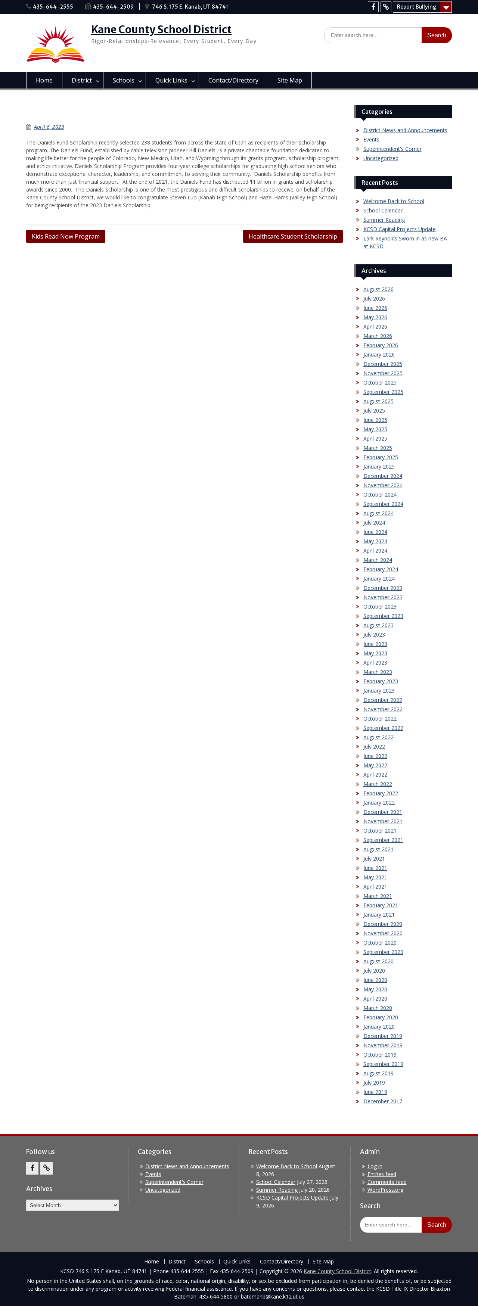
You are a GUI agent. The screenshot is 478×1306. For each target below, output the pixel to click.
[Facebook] (373, 6)
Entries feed (381, 1174)
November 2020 (383, 933)
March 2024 (377, 559)
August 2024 (378, 513)
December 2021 (382, 811)
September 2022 (383, 727)
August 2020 (378, 961)
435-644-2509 (113, 6)
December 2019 (382, 1035)
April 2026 (375, 326)
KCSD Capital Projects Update (399, 229)
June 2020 (375, 979)
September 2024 (383, 503)
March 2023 (377, 671)
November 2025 (383, 373)
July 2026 (374, 298)
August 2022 (378, 737)
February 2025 (380, 457)
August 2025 (378, 401)
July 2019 (374, 1082)
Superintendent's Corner (392, 148)
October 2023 (380, 606)
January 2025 (379, 466)
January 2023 (379, 690)
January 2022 (379, 802)
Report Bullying (416, 6)
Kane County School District (161, 29)
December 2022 (382, 699)
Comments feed (387, 1181)
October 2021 (380, 830)
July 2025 (374, 410)
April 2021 (375, 886)
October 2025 (380, 382)
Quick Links (171, 80)
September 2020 (383, 951)
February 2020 (380, 1017)
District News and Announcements (405, 130)
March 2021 (377, 895)
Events (371, 139)
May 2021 (375, 877)
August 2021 (378, 849)
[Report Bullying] (386, 6)
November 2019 (383, 1045)
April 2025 (375, 438)
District (82, 80)
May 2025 (375, 429)
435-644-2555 (53, 6)
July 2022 (374, 746)
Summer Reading (384, 219)
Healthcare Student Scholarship (293, 236)
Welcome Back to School (393, 201)
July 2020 (374, 970)
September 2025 (383, 391)
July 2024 (374, 522)
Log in (374, 1166)
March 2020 (377, 1007)
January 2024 (379, 578)
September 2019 (383, 1063)
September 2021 (383, 839)
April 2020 (375, 998)
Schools (123, 80)
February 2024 (380, 569)
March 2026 (377, 335)
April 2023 (375, 662)
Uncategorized (380, 158)
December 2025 (382, 363)
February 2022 (380, 793)
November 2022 (383, 709)
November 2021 (383, 821)
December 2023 (382, 587)
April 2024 (375, 550)
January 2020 (379, 1026)
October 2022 (380, 718)
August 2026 (378, 289)
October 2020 (380, 942)
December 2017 (382, 1101)
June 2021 (375, 867)
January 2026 (379, 354)
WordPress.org (385, 1189)
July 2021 (374, 858)
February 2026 (380, 345)
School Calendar (383, 210)
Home (44, 80)
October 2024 (380, 494)
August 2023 (378, 625)
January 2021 (379, 914)
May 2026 (375, 317)
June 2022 (375, 755)
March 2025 (377, 447)
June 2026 (375, 307)
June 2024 (375, 531)
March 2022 (377, 783)
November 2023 (383, 597)
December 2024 (382, 475)
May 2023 (375, 653)
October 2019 (380, 1054)
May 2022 (375, 765)
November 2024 (383, 485)
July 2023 (374, 634)
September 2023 (383, 615)
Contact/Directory (233, 80)
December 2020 (382, 923)
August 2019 (378, 1073)
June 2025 (375, 419)
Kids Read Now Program (66, 236)
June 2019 (375, 1091)
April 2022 (375, 774)
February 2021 (380, 905)
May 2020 (375, 989)
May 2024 (375, 541)
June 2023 (375, 643)
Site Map (289, 80)
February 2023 (380, 681)
